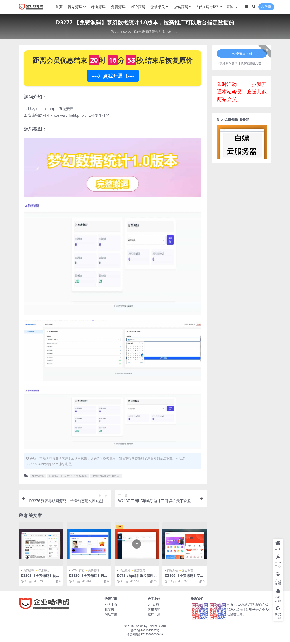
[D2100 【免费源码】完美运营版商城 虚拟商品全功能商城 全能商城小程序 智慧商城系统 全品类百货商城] (184, 544)
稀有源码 (98, 6)
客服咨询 (154, 609)
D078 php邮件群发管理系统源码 (135, 577)
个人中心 (111, 605)
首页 (59, 6)
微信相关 (157, 6)
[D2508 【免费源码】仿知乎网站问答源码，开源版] (41, 544)
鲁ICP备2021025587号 (145, 630)
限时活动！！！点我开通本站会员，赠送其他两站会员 (242, 91)
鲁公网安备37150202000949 (145, 634)
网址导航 (111, 614)
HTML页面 (77, 570)
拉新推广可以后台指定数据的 (68, 476)
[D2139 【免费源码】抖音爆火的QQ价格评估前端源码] (89, 544)
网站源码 (75, 6)
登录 (268, 7)
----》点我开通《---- (113, 75)
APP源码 (138, 6)
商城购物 (172, 570)
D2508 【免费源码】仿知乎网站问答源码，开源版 (40, 577)
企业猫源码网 (158, 626)
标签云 (109, 609)
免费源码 (118, 6)
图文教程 (187, 570)
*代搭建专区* (208, 6)
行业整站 (43, 570)
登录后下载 (243, 53)
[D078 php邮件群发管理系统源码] (137, 544)
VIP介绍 (153, 605)
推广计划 (154, 614)
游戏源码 (181, 6)
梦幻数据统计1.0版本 (106, 476)
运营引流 (158, 32)
